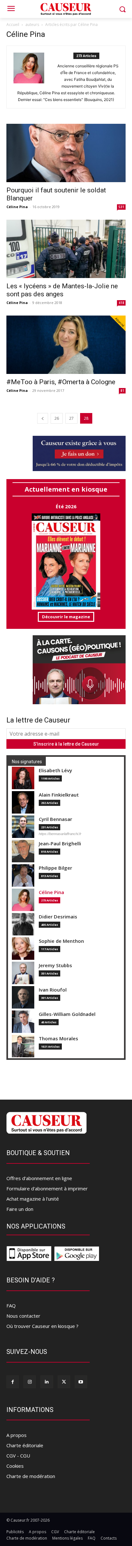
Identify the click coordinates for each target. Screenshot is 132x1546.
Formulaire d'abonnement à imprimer (47, 1188)
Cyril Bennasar (55, 819)
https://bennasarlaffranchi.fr (60, 834)
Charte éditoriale (24, 1445)
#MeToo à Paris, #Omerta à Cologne (60, 382)
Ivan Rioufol (53, 990)
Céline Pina (17, 206)
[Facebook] (12, 1381)
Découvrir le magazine (66, 617)
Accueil (12, 24)
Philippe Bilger (55, 868)
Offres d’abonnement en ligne (39, 1178)
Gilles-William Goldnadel (67, 1014)
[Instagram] (29, 1381)
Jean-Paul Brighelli (60, 844)
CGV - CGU (18, 1455)
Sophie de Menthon (61, 941)
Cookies (15, 1466)
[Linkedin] (46, 1381)
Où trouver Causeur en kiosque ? (42, 1326)
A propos (16, 1435)
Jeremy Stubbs (55, 965)
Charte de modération (30, 1476)
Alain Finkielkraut (59, 795)
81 (122, 390)
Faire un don (19, 1209)
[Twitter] (64, 1381)
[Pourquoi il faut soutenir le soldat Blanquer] (66, 153)
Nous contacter (23, 1316)
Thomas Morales (58, 1038)
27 (71, 418)
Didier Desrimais (58, 917)
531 (121, 207)
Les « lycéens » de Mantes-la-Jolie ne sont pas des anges (62, 290)
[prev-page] (42, 418)
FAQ (11, 1305)
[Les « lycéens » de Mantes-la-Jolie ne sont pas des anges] (66, 249)
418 (121, 302)
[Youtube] (81, 1381)
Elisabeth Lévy (55, 770)
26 (56, 418)
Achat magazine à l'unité (32, 1198)
